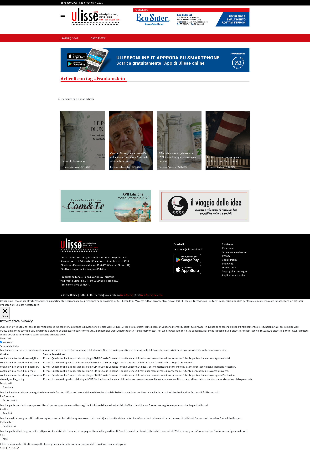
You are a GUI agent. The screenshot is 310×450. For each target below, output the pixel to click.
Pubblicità (227, 263)
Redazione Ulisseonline (120, 167)
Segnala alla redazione (234, 252)
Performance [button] (7, 396)
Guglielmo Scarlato (215, 167)
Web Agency (126, 295)
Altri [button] (2, 435)
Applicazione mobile (233, 275)
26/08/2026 (85, 167)
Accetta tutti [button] (32, 305)
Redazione (228, 248)
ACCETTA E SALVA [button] (9, 448)
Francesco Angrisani (70, 167)
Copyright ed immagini (234, 271)
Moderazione (229, 267)
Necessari (8, 342)
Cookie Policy (229, 260)
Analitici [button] (4, 409)
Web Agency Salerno (151, 295)
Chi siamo (227, 244)
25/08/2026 (182, 167)
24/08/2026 (230, 167)
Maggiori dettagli (293, 301)
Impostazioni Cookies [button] (12, 305)
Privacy (226, 256)
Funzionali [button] (6, 383)
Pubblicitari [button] (6, 422)
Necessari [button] (5, 338)
